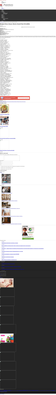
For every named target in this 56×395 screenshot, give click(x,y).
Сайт (0, 164)
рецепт (48, 390)
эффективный (5, 391)
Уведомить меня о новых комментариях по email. (7, 167)
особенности (25, 390)
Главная (1, 22)
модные (17, 390)
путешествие (42, 390)
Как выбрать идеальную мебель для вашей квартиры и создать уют (11, 208)
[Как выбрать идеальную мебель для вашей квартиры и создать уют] (6, 207)
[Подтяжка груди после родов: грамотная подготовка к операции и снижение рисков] (6, 215)
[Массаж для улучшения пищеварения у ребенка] (8, 388)
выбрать (6, 390)
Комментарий (2, 160)
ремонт (46, 390)
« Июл (1, 277)
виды (1, 390)
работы (44, 390)
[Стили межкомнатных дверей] (6, 314)
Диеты (2, 10)
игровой (12, 390)
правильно (30, 390)
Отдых (2, 16)
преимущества (35, 390)
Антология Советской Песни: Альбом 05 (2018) (7, 138)
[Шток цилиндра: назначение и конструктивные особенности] (7, 305)
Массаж (4, 12)
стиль (55, 390)
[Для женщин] (6, 6)
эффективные (1, 391)
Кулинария (3, 15)
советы (53, 390)
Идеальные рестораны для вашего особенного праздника (9, 200)
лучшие (13, 390)
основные (20, 390)
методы (15, 390)
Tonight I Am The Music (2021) (4, 114)
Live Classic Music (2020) (4, 126)
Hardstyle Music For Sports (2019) (6, 183)
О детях (3, 14)
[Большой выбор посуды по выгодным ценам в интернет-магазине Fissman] (7, 342)
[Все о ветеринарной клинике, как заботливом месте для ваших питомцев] (8, 379)
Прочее (2, 17)
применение (39, 390)
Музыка (4, 19)
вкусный (3, 390)
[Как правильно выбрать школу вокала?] (6, 192)
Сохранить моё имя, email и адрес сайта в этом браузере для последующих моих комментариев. (13, 166)
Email (1, 163)
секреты (50, 390)
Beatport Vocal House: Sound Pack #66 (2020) (7, 150)
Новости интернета (5, 18)
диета (9, 390)
